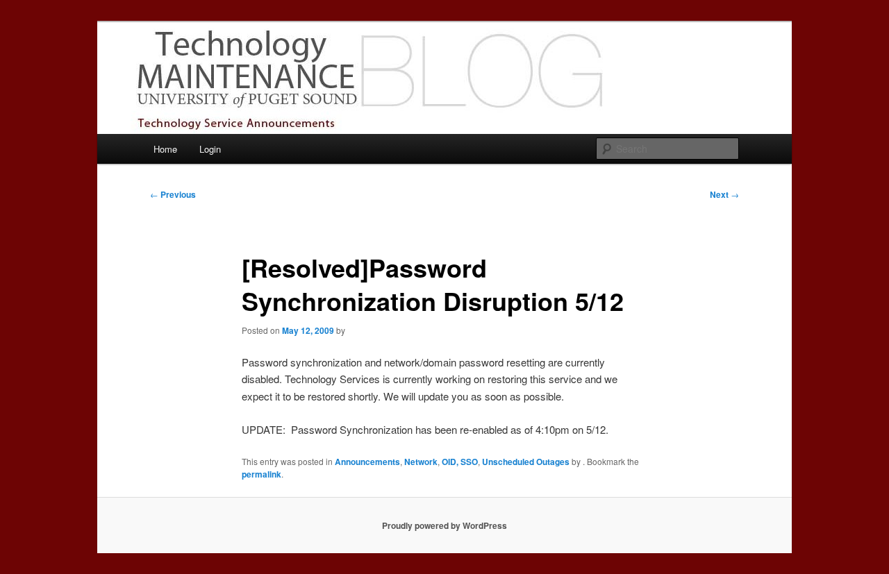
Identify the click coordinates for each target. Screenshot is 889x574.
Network (421, 461)
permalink (261, 474)
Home (165, 148)
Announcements (367, 461)
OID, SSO (460, 461)
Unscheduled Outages (526, 461)
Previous (173, 194)
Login (210, 148)
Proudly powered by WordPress (444, 525)
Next (724, 194)
